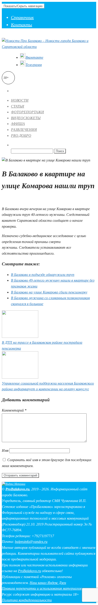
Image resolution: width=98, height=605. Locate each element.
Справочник (22, 17)
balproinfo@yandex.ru (31, 542)
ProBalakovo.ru (17, 489)
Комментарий (14, 410)
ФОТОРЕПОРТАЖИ (27, 112)
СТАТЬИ (17, 106)
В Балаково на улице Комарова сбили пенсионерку (49, 292)
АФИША (18, 124)
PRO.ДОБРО (21, 135)
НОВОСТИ (19, 100)
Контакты (21, 24)
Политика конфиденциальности (27, 600)
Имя (5, 450)
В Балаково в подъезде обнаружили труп (42, 275)
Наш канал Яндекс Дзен (48, 583)
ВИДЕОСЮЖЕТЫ (26, 118)
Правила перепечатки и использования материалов (42, 588)
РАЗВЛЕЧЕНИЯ (24, 130)
